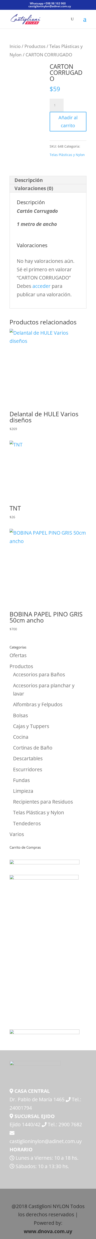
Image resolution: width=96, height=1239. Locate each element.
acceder (41, 286)
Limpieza (23, 791)
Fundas (21, 780)
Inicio (15, 46)
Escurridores (27, 769)
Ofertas (18, 655)
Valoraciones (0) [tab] (33, 188)
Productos (34, 46)
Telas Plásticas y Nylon (67, 154)
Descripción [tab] (28, 180)
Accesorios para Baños (39, 674)
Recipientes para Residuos (43, 801)
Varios (17, 834)
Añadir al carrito (68, 121)
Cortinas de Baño (32, 747)
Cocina (20, 737)
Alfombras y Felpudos (37, 704)
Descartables (28, 758)
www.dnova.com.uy (48, 1231)
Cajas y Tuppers (31, 726)
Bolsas (20, 715)
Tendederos (27, 823)
